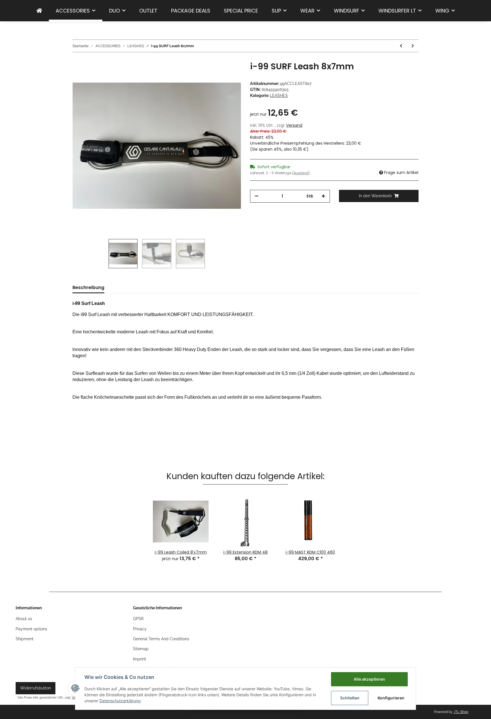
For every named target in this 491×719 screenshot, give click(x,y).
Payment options (31, 629)
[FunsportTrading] (39, 10)
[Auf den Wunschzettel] (229, 74)
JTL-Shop (460, 712)
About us (24, 618)
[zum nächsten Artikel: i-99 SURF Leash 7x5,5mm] (413, 46)
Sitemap (141, 649)
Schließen (349, 697)
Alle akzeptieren (369, 679)
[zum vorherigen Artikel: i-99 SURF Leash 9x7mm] (401, 46)
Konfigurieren (391, 697)
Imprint (139, 659)
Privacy (140, 629)
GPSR (138, 618)
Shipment (25, 639)
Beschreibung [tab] (88, 287)
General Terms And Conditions (161, 639)
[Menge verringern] (256, 196)
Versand (294, 125)
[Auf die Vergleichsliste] (214, 74)
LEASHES (279, 95)
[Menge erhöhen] (323, 196)
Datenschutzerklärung (120, 700)
